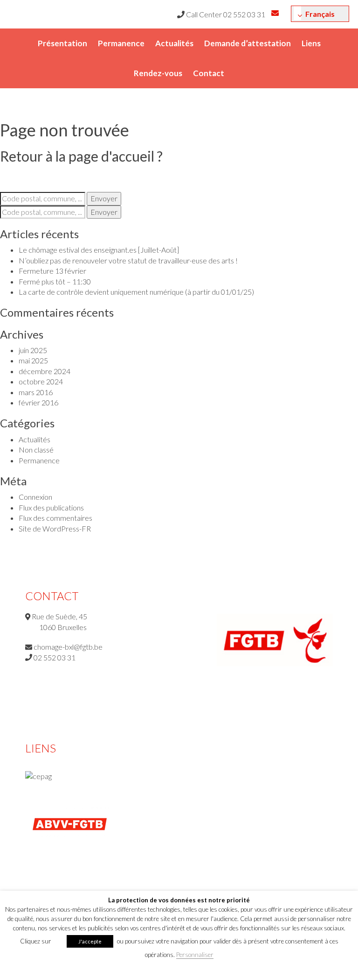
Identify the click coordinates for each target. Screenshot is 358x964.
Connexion (35, 496)
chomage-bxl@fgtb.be (68, 646)
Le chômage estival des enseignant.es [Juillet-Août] (99, 249)
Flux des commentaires (55, 517)
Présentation (62, 43)
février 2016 (38, 402)
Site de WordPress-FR (55, 528)
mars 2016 (36, 392)
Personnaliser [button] (194, 954)
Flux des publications (51, 507)
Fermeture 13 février (52, 270)
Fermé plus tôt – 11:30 (55, 281)
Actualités (174, 43)
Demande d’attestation (247, 43)
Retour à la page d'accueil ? (81, 156)
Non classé (36, 449)
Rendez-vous (158, 73)
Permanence (121, 43)
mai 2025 (33, 360)
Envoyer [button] (103, 198)
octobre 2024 (41, 381)
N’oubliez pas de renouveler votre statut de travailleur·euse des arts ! (128, 260)
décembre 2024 (44, 371)
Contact (208, 73)
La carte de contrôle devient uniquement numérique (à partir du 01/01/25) (136, 291)
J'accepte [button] (90, 941)
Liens (311, 43)
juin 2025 (33, 350)
